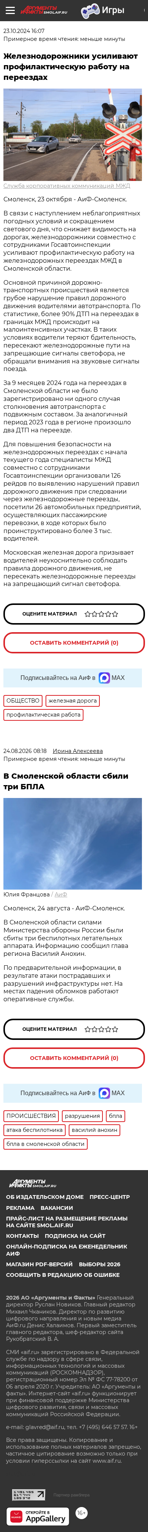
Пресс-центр (110, 1197)
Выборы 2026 (99, 1264)
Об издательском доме (44, 1197)
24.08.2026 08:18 (25, 751)
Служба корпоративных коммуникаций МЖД (66, 185)
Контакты (22, 1236)
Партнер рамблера (72, 1495)
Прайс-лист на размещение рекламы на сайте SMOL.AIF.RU (67, 1222)
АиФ (61, 894)
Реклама (20, 1208)
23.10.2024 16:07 (23, 31)
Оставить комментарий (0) (74, 642)
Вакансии (57, 1208)
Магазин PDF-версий (39, 1264)
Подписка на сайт (75, 1236)
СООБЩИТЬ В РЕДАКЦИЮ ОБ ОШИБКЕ (63, 1275)
